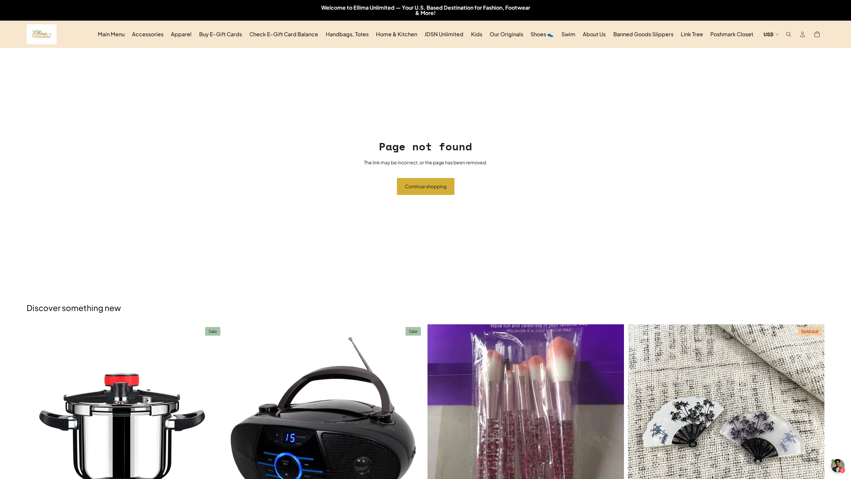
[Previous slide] (37, 422)
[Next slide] (213, 422)
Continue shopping (425, 186)
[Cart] (817, 34)
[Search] (788, 34)
